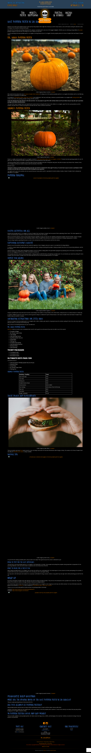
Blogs (75, 24)
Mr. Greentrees (45, 738)
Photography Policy (43, 743)
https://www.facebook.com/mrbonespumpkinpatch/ (23, 589)
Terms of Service (40, 741)
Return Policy (51, 741)
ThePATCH (23, 14)
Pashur (44, 750)
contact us (21, 585)
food (21, 450)
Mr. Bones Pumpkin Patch (20, 37)
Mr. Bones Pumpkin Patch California (32, 94)
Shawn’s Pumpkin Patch (19, 108)
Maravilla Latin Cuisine (18, 451)
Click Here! (12, 5)
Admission (10, 329)
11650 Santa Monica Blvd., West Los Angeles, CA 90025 (49, 159)
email (71, 730)
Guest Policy (49, 743)
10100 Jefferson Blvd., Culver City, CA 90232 (23, 97)
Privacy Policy (46, 741)
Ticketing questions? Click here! (45, 6)
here (18, 731)
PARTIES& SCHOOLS (58, 14)
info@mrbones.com (45, 730)
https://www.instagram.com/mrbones (20, 590)
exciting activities (76, 97)
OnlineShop (68, 14)
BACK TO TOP (45, 746)
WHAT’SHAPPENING (33, 14)
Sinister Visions (53, 750)
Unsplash (53, 92)
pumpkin (81, 30)
